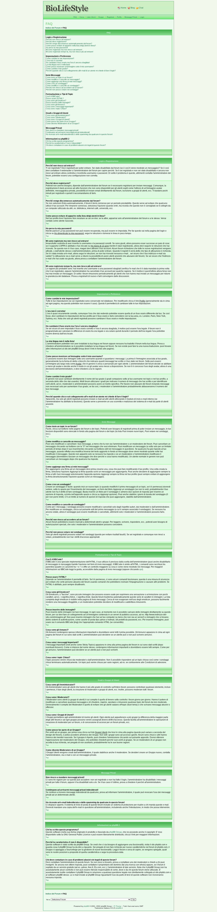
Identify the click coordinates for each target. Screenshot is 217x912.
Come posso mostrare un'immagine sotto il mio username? (70, 67)
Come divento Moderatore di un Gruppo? (62, 123)
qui (140, 569)
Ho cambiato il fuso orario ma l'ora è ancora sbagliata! (68, 62)
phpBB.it (119, 908)
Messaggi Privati (130, 17)
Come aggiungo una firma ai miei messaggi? (64, 81)
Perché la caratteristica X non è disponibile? (64, 143)
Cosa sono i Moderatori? (56, 117)
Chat (141, 8)
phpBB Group (115, 832)
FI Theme (117, 906)
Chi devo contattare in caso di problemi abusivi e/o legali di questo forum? (76, 145)
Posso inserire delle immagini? (58, 102)
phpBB (86, 906)
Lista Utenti (91, 17)
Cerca (82, 17)
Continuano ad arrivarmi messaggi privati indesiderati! (68, 132)
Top (47, 178)
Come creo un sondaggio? (56, 83)
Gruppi (101, 17)
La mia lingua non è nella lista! (58, 65)
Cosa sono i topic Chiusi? (56, 109)
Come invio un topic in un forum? (59, 77)
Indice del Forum (53, 28)
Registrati (110, 17)
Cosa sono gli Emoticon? (56, 100)
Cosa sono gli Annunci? (55, 104)
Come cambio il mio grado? (57, 69)
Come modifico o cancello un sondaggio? (62, 86)
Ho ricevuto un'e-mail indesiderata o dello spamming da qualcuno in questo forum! (79, 134)
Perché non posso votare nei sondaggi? (62, 90)
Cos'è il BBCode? (53, 96)
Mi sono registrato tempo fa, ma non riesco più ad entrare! (69, 52)
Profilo (119, 17)
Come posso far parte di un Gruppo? (61, 121)
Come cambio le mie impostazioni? (60, 58)
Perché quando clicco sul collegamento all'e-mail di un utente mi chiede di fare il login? (81, 71)
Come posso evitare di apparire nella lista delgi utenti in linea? (71, 46)
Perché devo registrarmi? (56, 41)
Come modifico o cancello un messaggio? (63, 79)
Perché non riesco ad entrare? (58, 39)
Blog (133, 8)
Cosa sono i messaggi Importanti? (60, 107)
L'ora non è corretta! (54, 60)
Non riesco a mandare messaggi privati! (62, 130)
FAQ (75, 17)
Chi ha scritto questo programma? (60, 141)
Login (142, 17)
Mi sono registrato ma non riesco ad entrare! (64, 50)
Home (123, 8)
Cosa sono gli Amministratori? (58, 115)
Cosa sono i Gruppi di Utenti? (58, 119)
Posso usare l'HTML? (55, 98)
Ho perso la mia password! (57, 48)
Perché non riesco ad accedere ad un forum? (64, 88)
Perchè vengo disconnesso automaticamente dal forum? (69, 44)
